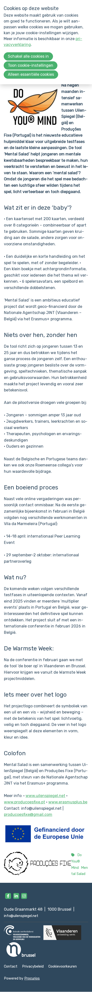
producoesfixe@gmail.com (28, 814)
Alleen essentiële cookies (31, 74)
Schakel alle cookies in (28, 56)
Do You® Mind (76, 861)
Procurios (32, 978)
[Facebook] (8, 896)
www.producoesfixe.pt (24, 802)
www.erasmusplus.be (67, 802)
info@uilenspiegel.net (21, 916)
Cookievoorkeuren (62, 966)
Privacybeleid (33, 966)
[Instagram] (24, 896)
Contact (10, 966)
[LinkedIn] (16, 896)
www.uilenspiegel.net (45, 795)
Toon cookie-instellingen (30, 65)
